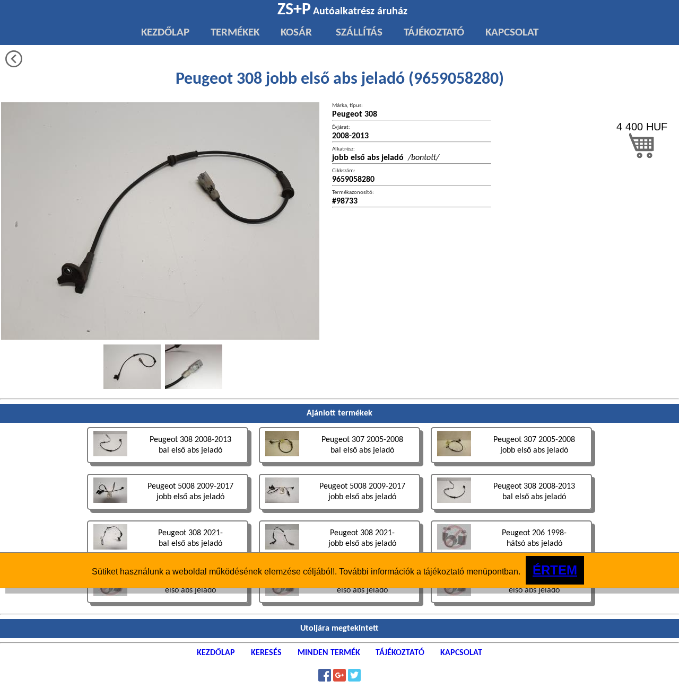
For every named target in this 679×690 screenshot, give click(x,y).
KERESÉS (266, 653)
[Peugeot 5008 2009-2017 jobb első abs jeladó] (169, 511)
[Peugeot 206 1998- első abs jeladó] (169, 604)
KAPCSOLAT (511, 32)
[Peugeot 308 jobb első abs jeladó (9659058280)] (132, 366)
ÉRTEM (555, 570)
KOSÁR (296, 32)
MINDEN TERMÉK (329, 653)
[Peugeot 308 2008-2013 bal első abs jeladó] (169, 464)
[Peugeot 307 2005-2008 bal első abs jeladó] (340, 464)
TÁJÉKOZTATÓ (434, 32)
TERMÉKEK (235, 32)
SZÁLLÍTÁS (357, 32)
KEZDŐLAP (165, 32)
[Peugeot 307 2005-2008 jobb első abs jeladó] (511, 464)
